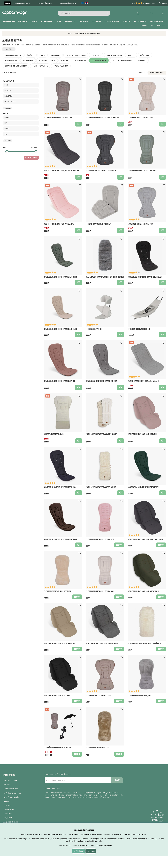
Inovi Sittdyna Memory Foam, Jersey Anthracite (61, 170)
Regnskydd (96, 55)
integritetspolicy (105, 845)
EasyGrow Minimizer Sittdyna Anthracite (101, 170)
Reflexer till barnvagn (76, 55)
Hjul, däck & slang (114, 55)
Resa (59, 21)
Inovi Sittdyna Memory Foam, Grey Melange (143, 381)
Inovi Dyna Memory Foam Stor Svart (57, 695)
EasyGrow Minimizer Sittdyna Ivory (140, 117)
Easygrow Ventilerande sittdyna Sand (58, 117)
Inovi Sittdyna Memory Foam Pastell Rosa (59, 224)
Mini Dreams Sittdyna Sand (53, 434)
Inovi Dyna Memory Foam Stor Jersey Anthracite (145, 539)
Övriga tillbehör (60, 66)
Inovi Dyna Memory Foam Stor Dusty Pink (142, 434)
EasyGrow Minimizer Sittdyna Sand (98, 695)
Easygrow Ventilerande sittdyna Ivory (100, 591)
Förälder (70, 21)
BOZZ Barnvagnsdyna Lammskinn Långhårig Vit (145, 643)
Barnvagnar (9, 21)
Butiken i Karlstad (10, 789)
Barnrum (83, 21)
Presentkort (147, 25)
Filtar (42, 55)
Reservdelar (28, 60)
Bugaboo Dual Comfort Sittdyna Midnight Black (145, 277)
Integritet (7, 805)
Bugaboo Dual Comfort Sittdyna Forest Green (60, 277)
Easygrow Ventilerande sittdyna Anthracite (102, 117)
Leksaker (96, 21)
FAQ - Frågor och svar (12, 793)
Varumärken (156, 21)
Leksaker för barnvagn (122, 60)
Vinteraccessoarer (13, 55)
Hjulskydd (141, 60)
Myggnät (65, 60)
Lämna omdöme (10, 780)
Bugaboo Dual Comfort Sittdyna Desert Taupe (60, 329)
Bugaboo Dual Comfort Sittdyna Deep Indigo (60, 487)
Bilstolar (23, 21)
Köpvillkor (7, 813)
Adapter (131, 55)
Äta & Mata (46, 21)
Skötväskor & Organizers (16, 66)
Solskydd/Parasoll (47, 60)
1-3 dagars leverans (22, 3)
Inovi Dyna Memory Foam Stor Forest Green (143, 591)
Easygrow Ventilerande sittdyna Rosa (100, 539)
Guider (6, 801)
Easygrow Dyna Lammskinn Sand (97, 747)
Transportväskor (40, 66)
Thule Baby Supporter (94, 329)
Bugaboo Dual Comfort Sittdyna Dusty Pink (59, 381)
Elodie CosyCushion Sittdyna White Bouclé (101, 434)
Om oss (6, 784)
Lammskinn (55, 55)
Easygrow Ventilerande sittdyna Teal (142, 170)
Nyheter (161, 25)
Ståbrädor (144, 55)
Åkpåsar (30, 55)
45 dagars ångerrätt (68, 3)
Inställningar (78, 851)
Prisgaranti (7, 818)
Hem (70, 33)
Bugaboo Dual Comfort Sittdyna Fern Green (144, 487)
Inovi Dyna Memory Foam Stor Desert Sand (59, 643)
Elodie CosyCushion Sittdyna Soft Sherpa (101, 487)
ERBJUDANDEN (112, 21)
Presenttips (140, 21)
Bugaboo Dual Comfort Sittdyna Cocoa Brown (60, 539)
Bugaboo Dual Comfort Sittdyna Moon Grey (101, 381)
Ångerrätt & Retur (10, 822)
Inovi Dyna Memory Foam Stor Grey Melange (102, 643)
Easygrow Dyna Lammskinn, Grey (140, 695)
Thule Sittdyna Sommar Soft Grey (98, 224)
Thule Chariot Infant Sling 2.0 (139, 329)
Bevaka (119, 545)
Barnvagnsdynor (93, 33)
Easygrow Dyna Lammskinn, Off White (57, 591)
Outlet (126, 21)
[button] (149, 3)
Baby (34, 21)
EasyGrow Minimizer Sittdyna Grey (140, 224)
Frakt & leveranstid (11, 797)
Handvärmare (11, 60)
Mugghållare (80, 60)
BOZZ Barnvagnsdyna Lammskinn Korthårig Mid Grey (105, 277)
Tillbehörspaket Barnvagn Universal (57, 747)
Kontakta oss (8, 809)
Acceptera (91, 851)
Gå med (117, 780)
